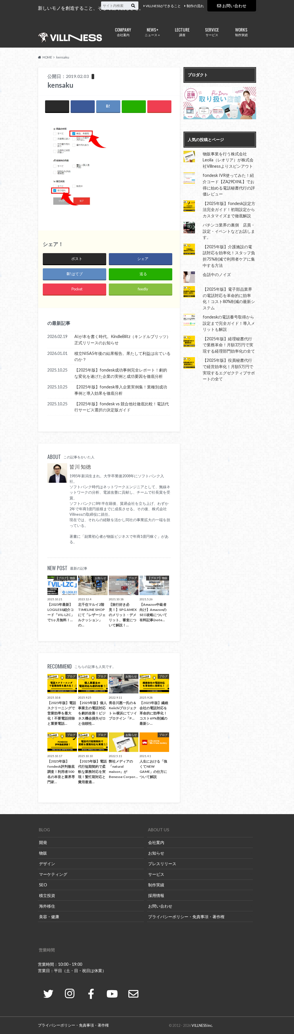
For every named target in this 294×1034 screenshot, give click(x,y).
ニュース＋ (152, 31)
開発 (43, 842)
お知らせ (156, 853)
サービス (212, 31)
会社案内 (123, 31)
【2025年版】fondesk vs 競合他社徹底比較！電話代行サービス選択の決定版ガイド (121, 407)
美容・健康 (49, 916)
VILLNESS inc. (202, 1025)
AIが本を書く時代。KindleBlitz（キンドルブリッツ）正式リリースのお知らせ (122, 339)
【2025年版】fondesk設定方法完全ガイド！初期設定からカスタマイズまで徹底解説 (229, 209)
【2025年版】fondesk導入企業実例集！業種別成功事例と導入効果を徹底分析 (120, 390)
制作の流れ (195, 6)
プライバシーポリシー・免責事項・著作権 (186, 916)
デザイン (47, 863)
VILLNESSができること (163, 6)
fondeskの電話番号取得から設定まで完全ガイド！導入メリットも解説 (229, 323)
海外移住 (47, 906)
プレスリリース (162, 863)
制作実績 (241, 31)
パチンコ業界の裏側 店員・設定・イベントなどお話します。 (229, 231)
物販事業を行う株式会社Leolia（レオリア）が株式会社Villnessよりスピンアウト (228, 160)
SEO (43, 884)
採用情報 (156, 895)
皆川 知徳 (80, 467)
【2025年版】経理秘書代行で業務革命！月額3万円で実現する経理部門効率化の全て (229, 344)
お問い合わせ (234, 5)
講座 (182, 31)
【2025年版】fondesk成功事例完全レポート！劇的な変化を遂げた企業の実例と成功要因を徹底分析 (120, 373)
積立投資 (47, 895)
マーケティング (53, 874)
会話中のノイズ (217, 274)
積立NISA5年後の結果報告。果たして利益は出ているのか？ (122, 356)
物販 (43, 853)
